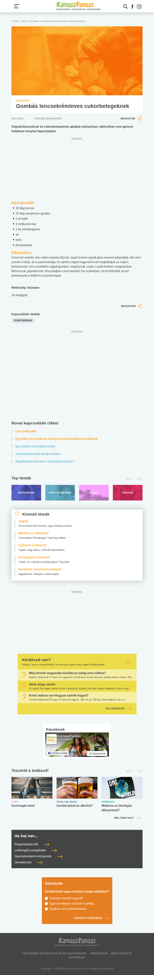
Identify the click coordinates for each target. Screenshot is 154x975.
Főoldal (15, 21)
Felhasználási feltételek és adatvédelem (54, 953)
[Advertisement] (77, 376)
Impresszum (98, 953)
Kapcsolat (77, 957)
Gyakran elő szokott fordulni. (68, 908)
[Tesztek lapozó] (77, 770)
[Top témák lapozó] (77, 479)
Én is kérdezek (115, 708)
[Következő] (138, 479)
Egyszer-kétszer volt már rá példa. (71, 903)
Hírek (24, 21)
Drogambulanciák (26, 844)
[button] (132, 6)
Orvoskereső (23, 862)
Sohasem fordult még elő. (66, 898)
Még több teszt (124, 818)
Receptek (33, 21)
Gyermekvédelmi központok (33, 856)
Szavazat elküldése (88, 918)
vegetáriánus (23, 320)
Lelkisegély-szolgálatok (30, 850)
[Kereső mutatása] (125, 6)
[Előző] (128, 479)
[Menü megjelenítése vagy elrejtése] (16, 6)
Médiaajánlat (121, 953)
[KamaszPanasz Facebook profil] (77, 744)
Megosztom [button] (128, 118)
